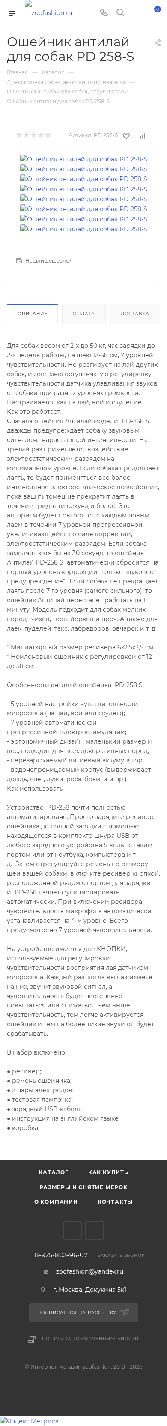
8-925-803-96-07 (61, 1255)
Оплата (84, 314)
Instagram (94, 1230)
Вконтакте (72, 1230)
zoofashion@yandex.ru (89, 1271)
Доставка (135, 314)
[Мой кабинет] (136, 13)
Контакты (115, 1202)
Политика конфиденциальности (90, 1339)
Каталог (54, 1172)
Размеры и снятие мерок (83, 1187)
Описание (32, 314)
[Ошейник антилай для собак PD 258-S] (83, 158)
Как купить (108, 1172)
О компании (56, 1202)
